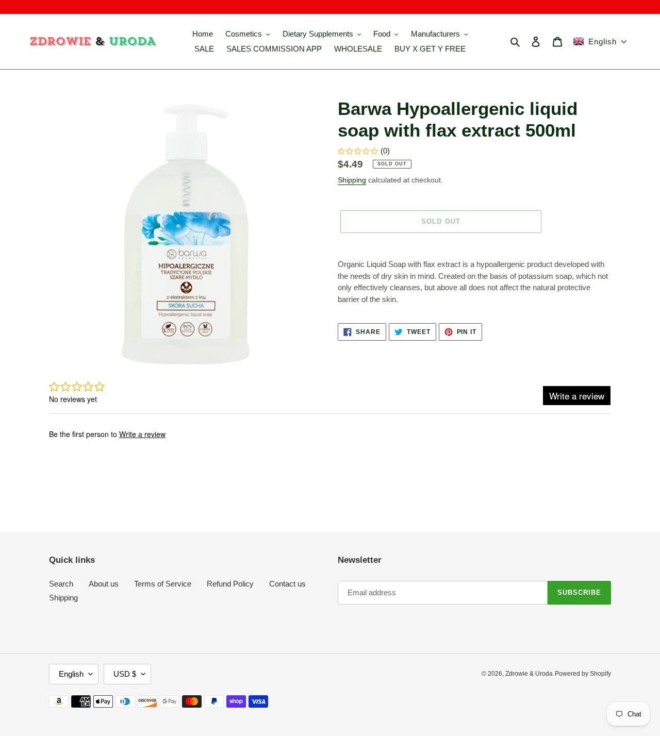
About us (104, 583)
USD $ (124, 674)
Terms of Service (162, 583)
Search (61, 583)
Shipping (352, 180)
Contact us (287, 583)
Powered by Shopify (583, 673)
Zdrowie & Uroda (529, 673)
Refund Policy (230, 583)
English (71, 674)
